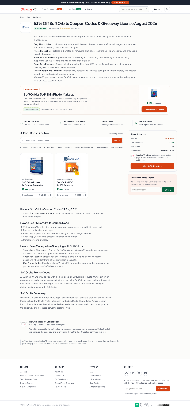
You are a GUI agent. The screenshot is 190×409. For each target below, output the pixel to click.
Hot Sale (74, 9)
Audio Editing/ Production (84, 147)
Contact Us (59, 375)
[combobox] (68, 140)
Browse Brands (26, 383)
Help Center (94, 383)
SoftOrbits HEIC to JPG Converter (65, 183)
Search (117, 140)
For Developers (61, 379)
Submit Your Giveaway (64, 383)
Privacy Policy (95, 379)
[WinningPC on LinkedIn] (145, 373)
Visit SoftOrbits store (152, 166)
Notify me (168, 190)
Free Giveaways (51, 9)
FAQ (91, 372)
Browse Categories (28, 387)
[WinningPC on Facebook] (126, 373)
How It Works (60, 387)
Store (29, 17)
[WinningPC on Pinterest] (139, 373)
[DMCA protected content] (163, 405)
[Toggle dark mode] (167, 9)
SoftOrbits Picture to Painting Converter (32, 183)
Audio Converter (65, 147)
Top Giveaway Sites (28, 379)
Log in (157, 9)
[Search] (146, 9)
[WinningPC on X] (132, 373)
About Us (59, 372)
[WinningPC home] (29, 9)
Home (22, 17)
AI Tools (88, 9)
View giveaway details (154, 109)
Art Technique (49, 147)
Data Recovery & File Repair (122, 147)
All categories (36, 147)
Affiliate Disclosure (97, 387)
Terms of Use (95, 375)
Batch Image (102, 147)
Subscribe (162, 388)
